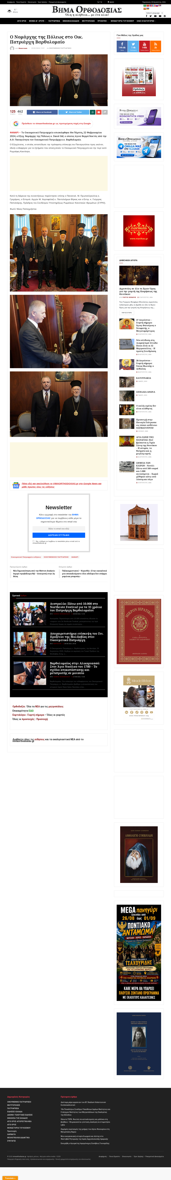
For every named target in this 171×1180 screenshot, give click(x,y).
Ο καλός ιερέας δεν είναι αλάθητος (146, 407)
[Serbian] (159, 5)
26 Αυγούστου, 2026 (144, 457)
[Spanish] (144, 9)
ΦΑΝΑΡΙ (74, 557)
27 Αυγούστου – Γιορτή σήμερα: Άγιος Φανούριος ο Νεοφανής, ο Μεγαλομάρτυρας (146, 325)
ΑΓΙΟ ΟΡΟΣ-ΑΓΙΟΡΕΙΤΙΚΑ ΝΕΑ (19, 1121)
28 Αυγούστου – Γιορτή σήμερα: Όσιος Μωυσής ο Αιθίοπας (145, 364)
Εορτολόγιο (19, 714)
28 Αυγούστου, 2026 (144, 372)
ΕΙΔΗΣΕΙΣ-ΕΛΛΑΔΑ (14, 1112)
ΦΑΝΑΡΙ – (15, 132)
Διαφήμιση (11, 2)
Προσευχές (12, 1131)
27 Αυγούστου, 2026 (145, 297)
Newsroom (23, 48)
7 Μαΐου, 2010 (142, 395)
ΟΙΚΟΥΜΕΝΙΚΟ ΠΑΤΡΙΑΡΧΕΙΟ (60, 48)
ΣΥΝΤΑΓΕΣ (11, 1141)
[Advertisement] (59, 173)
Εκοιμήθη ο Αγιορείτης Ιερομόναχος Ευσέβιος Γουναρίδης (85, 1143)
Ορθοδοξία (19, 706)
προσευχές (28, 719)
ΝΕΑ (37, 706)
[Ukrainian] (147, 9)
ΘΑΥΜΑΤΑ (11, 1134)
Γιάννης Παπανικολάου (61, 614)
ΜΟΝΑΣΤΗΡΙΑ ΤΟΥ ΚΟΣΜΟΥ (122, 21)
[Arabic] (144, 5)
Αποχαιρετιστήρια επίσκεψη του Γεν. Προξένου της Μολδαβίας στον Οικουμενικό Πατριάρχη (76, 636)
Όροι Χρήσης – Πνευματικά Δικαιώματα (52, 2)
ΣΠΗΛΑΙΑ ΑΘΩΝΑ (145, 391)
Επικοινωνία (32, 2)
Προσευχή (42, 719)
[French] (153, 5)
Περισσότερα (127, 313)
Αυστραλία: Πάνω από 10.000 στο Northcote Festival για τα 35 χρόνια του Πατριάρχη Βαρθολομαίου (76, 607)
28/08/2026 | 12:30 (79, 614)
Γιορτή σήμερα (35, 714)
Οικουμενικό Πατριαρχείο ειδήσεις (26, 557)
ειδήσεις (40, 739)
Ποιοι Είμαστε (21, 2)
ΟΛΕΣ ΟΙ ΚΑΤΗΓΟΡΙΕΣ (145, 21)
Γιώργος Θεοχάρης (129, 297)
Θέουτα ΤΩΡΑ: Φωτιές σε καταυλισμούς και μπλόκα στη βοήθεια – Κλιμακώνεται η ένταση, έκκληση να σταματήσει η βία (85, 1122)
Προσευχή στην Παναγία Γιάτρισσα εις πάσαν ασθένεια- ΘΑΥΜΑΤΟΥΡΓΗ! (146, 423)
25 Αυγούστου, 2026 (144, 354)
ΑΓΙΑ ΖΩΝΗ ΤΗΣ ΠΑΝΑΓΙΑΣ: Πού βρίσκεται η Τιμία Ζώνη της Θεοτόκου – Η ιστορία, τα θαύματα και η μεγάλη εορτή (146, 445)
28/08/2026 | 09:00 (70, 643)
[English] (150, 5)
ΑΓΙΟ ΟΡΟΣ (21, 21)
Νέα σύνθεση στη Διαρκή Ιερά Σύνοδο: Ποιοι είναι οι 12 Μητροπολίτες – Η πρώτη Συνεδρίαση (147, 346)
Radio (111, 2)
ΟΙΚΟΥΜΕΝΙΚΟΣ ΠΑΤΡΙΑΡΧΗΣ (56, 557)
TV (101, 2)
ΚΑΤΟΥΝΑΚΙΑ (143, 378)
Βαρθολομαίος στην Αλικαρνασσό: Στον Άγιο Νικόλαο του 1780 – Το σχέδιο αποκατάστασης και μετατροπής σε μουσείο (75, 668)
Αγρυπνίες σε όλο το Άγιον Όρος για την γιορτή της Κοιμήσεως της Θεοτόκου (138, 291)
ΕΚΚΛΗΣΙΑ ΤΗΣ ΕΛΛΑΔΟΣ (17, 1118)
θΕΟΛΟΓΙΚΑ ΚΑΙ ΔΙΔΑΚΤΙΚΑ (18, 1138)
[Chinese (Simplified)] (147, 5)
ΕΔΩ (31, 710)
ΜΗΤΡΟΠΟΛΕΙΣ (88, 21)
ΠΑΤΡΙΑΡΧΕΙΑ (54, 21)
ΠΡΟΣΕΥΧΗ (102, 21)
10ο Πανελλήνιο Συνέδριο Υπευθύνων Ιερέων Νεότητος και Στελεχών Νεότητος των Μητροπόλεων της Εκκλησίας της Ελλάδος (85, 1112)
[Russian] (156, 5)
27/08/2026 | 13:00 (79, 677)
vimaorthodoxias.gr (19, 1156)
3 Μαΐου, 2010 (142, 381)
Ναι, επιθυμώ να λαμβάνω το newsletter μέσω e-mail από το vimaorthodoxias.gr (56, 542)
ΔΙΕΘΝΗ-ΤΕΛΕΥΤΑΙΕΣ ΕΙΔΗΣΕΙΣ (20, 1115)
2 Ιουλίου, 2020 (142, 431)
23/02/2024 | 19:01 (38, 48)
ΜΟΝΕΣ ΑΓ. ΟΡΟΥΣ (36, 21)
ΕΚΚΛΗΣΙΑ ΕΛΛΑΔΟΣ (71, 21)
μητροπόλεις (56, 706)
